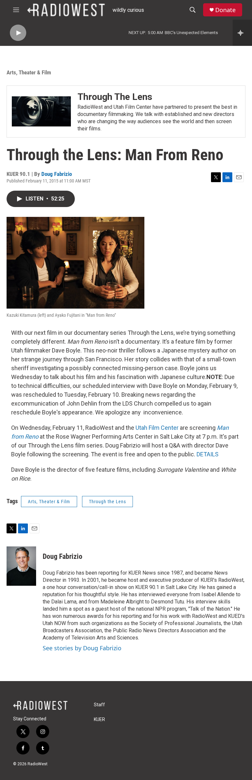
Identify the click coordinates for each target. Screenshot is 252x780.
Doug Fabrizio (56, 174)
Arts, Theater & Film (29, 72)
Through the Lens (107, 501)
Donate (225, 10)
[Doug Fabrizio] (21, 566)
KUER (99, 719)
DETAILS (208, 454)
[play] (18, 33)
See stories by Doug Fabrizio (82, 648)
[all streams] (242, 33)
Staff (99, 704)
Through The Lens (114, 96)
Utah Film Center (157, 427)
